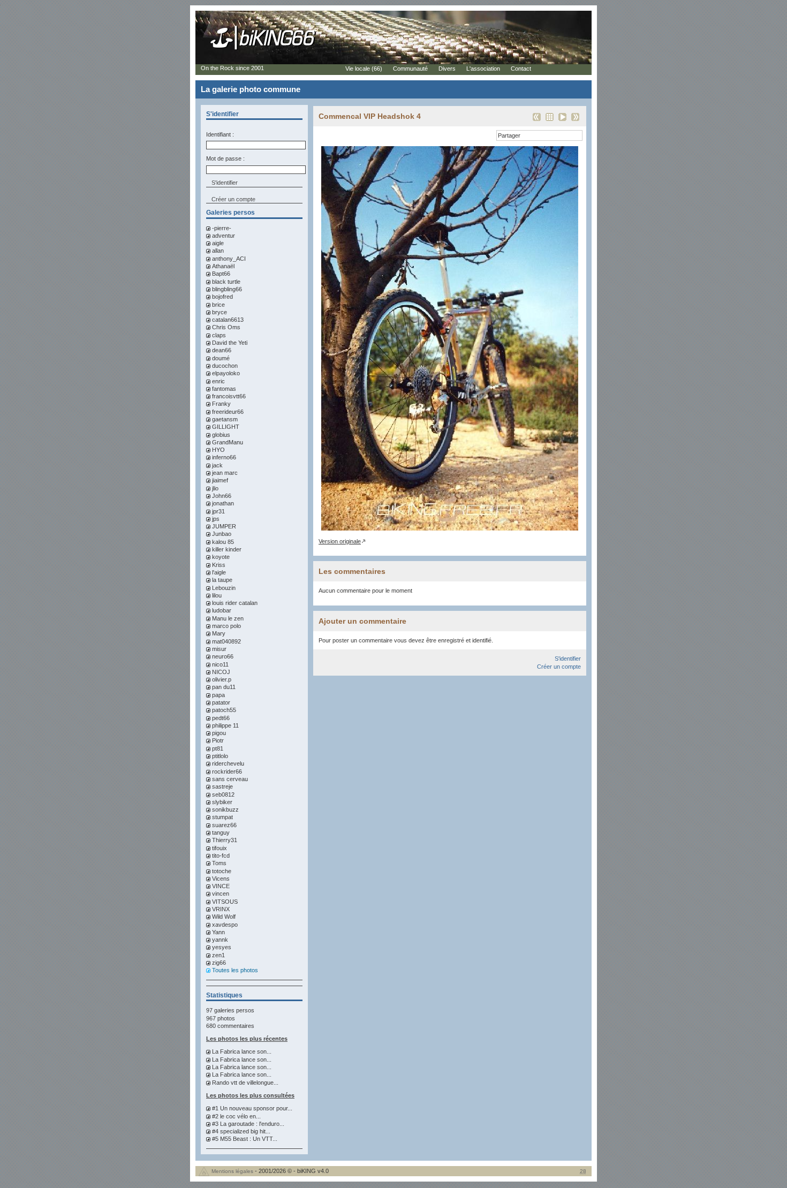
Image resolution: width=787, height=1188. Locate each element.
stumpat (222, 817)
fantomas (224, 388)
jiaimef (220, 480)
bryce (219, 312)
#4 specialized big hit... (241, 1131)
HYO (218, 450)
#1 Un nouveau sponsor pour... (252, 1108)
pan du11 (224, 687)
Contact (521, 68)
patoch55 (224, 710)
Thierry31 (224, 840)
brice (218, 304)
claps (219, 335)
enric (218, 381)
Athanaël (223, 266)
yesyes (221, 947)
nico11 (220, 664)
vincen (220, 893)
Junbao (221, 534)
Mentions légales (232, 1171)
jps (216, 519)
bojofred (222, 296)
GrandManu (227, 442)
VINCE (221, 886)
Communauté (410, 68)
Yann (218, 932)
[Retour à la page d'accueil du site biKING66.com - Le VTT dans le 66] (263, 49)
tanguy (221, 832)
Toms (219, 863)
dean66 (221, 350)
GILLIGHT (225, 426)
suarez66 (224, 825)
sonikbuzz (225, 809)
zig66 (219, 962)
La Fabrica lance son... (241, 1051)
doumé (221, 358)
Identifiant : (220, 134)
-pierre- (221, 228)
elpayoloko (226, 373)
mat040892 (226, 641)
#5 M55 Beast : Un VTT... (244, 1139)
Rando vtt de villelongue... (245, 1082)
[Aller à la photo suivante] (575, 120)
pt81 (217, 748)
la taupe (222, 580)
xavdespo (225, 924)
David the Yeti (229, 342)
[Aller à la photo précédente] (536, 120)
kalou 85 (223, 542)
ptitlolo (220, 756)
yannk (220, 939)
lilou (217, 595)
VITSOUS (225, 901)
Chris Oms (226, 327)
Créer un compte (233, 199)
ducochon (225, 365)
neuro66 (222, 656)
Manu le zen (228, 618)
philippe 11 (225, 725)
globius (221, 435)
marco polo (226, 626)
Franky (221, 403)
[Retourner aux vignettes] (549, 120)
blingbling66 (227, 289)
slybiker (222, 802)
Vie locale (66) (363, 68)
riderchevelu (228, 763)
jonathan (223, 503)
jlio (215, 488)
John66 (221, 496)
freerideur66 (228, 411)
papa (218, 695)
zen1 (218, 955)
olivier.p (221, 679)
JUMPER (224, 526)
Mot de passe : (225, 158)
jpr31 (218, 511)
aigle (218, 243)
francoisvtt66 (229, 396)
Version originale (340, 541)
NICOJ (221, 672)
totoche (221, 871)
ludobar (221, 610)
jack (217, 465)
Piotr (218, 740)
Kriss (218, 565)
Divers (447, 68)
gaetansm (225, 419)
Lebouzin (224, 588)
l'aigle (219, 572)
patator (221, 702)
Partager (509, 135)
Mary (218, 633)
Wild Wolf (224, 916)
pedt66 (221, 718)
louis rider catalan (235, 603)
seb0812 (223, 794)
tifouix (219, 848)
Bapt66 (221, 273)
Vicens (221, 878)
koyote (221, 557)
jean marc (225, 473)
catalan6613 (228, 319)
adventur (223, 235)
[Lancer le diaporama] (562, 120)
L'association (483, 68)
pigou (219, 733)
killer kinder (226, 549)
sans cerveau (230, 779)
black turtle (226, 281)
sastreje (222, 786)
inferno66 (224, 457)
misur (219, 649)
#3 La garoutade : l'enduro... (248, 1124)
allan (218, 250)
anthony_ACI (229, 258)
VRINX (221, 909)
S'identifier (568, 658)
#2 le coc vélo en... (236, 1116)
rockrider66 (227, 771)
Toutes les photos (235, 970)
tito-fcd (221, 855)
